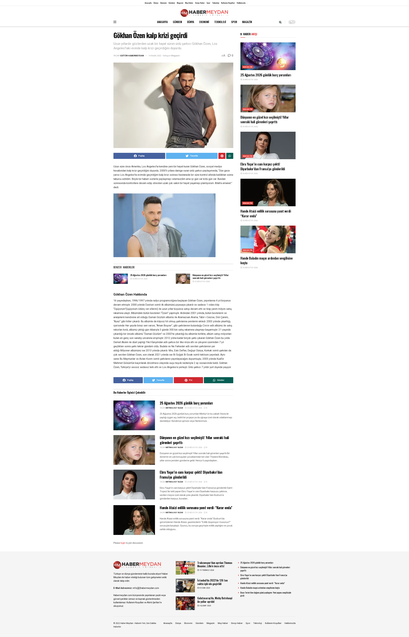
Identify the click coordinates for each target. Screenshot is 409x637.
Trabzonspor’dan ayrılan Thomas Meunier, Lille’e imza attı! (214, 564)
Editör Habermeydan (132, 55)
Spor (208, 2)
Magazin (180, 2)
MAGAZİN (247, 22)
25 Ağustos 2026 (139, 278)
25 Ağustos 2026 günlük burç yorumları (148, 275)
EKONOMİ (204, 22)
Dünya (156, 2)
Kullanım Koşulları (228, 2)
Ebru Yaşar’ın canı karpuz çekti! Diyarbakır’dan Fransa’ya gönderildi (191, 474)
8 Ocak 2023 (204, 588)
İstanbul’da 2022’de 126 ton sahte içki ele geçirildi (212, 582)
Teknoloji (215, 2)
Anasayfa (148, 2)
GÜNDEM (177, 22)
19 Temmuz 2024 (206, 570)
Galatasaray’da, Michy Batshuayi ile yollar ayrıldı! (214, 599)
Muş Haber (189, 2)
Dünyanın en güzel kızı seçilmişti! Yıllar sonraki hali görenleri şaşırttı (211, 276)
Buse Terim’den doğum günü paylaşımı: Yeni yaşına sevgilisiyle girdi (265, 594)
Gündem (172, 2)
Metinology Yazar (174, 408)
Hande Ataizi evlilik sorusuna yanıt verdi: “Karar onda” (196, 507)
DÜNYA (190, 22)
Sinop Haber (200, 2)
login (123, 543)
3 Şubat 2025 (205, 605)
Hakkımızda (241, 2)
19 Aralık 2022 (154, 55)
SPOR (234, 22)
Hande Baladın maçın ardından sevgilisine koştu (266, 260)
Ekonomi (163, 2)
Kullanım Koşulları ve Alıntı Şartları (143, 602)
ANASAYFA (162, 22)
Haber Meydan (126, 623)
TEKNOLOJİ (220, 22)
